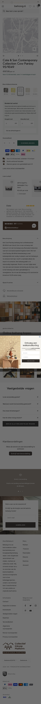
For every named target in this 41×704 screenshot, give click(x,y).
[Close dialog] (39, 336)
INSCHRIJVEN (30, 360)
